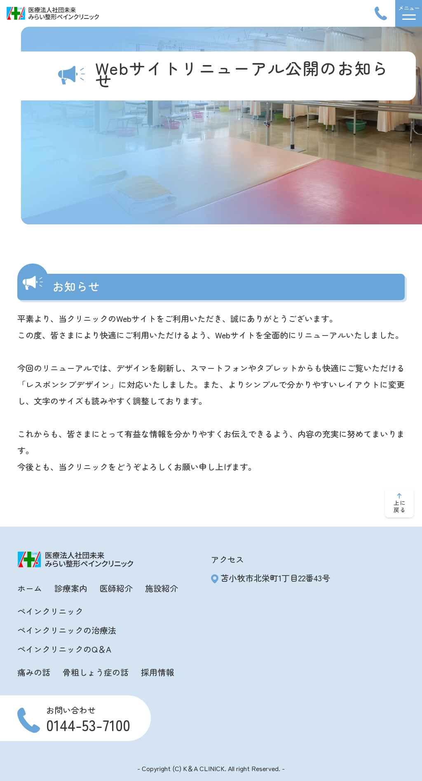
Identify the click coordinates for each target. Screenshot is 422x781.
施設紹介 (161, 588)
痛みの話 (33, 672)
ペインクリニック (50, 611)
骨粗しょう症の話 (96, 672)
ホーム (29, 588)
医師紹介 (116, 588)
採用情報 (157, 672)
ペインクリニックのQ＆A (64, 649)
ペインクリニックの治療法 (66, 630)
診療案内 (70, 588)
